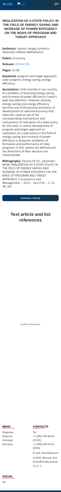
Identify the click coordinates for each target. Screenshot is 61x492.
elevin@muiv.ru (49, 453)
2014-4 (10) (22, 64)
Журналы (7, 432)
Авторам (7, 440)
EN (10, 4)
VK (4, 482)
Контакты (7, 444)
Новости (7, 436)
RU (5, 4)
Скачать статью (30, 198)
